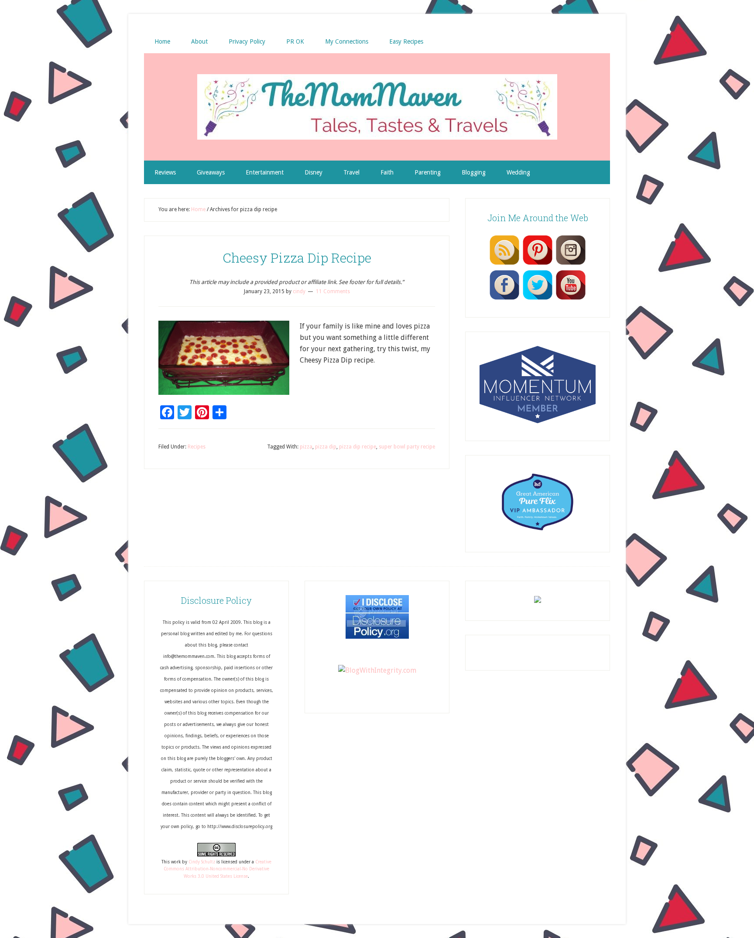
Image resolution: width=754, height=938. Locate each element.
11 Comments (333, 291)
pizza (306, 447)
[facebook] (504, 299)
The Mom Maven (377, 107)
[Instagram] (570, 264)
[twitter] (537, 299)
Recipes (197, 447)
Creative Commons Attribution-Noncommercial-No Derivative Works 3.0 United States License (217, 869)
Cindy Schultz (201, 861)
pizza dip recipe (357, 447)
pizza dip (325, 447)
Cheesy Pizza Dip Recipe (297, 257)
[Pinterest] (537, 264)
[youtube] (570, 299)
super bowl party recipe (407, 447)
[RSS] (504, 264)
